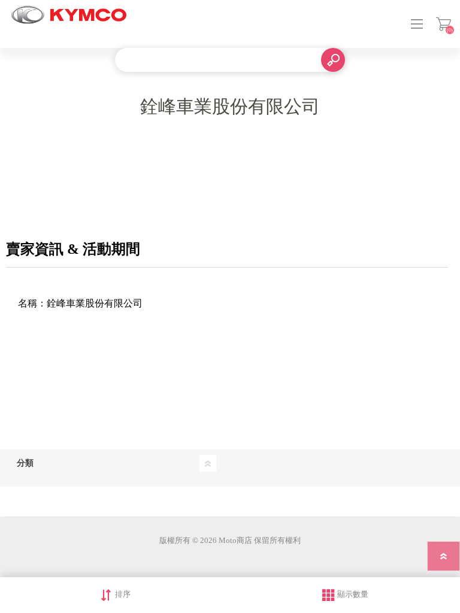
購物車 (443, 24)
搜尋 (333, 60)
